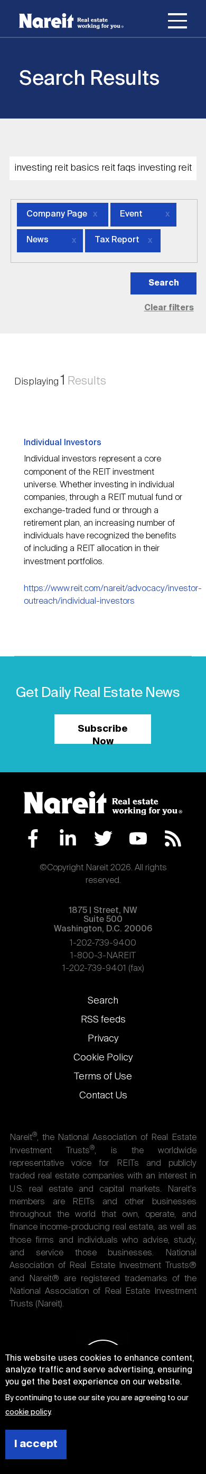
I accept (36, 1444)
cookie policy (27, 1412)
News (37, 240)
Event (131, 214)
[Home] (71, 21)
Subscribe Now (103, 734)
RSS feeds (103, 1020)
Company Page (56, 214)
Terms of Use (103, 1077)
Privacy (103, 1039)
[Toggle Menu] (177, 22)
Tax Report (117, 240)
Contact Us (103, 1095)
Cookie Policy (103, 1058)
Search (103, 1001)
